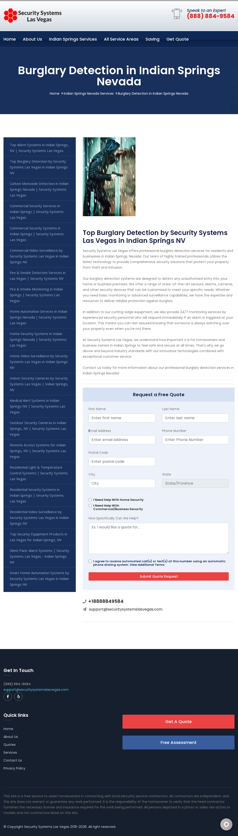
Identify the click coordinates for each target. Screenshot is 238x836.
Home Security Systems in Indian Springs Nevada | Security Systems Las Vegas (38, 339)
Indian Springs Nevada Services (89, 93)
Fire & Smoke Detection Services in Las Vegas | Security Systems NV (38, 275)
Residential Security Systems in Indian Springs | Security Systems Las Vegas (37, 495)
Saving (152, 39)
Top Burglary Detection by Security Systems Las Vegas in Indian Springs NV (39, 167)
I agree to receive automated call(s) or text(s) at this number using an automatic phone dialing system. (159, 562)
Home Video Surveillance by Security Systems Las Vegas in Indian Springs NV (39, 362)
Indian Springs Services (73, 39)
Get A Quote (178, 721)
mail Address (100, 430)
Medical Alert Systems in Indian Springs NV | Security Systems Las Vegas (37, 406)
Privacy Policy (14, 768)
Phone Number (174, 430)
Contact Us (12, 760)
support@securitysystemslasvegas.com (125, 609)
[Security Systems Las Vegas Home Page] (32, 15)
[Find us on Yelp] (18, 696)
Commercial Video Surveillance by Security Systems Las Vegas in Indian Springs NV (39, 256)
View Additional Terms (147, 565)
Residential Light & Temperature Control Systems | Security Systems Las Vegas (39, 473)
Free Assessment (179, 742)
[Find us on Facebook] (7, 696)
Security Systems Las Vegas (46, 826)
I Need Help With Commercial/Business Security (118, 507)
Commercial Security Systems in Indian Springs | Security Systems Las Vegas (37, 234)
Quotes (9, 744)
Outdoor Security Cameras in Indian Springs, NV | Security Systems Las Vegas (38, 428)
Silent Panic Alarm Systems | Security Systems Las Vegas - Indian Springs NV (39, 556)
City (92, 474)
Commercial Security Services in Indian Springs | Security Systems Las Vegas (37, 211)
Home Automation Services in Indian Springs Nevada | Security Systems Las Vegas (38, 317)
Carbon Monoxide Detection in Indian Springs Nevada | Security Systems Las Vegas (39, 189)
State (166, 474)
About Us (32, 39)
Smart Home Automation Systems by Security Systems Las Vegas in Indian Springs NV (39, 578)
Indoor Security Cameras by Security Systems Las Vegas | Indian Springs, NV (39, 384)
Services (10, 752)
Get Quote (177, 39)
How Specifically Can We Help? (113, 518)
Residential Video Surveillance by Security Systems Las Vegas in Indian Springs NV (39, 517)
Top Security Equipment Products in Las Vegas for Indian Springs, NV (38, 537)
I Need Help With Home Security (118, 500)
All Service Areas (121, 39)
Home (9, 39)
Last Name (170, 409)
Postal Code (98, 452)
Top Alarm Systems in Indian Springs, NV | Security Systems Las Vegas (39, 147)
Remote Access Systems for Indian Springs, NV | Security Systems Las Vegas (38, 451)
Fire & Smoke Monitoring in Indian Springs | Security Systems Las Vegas (36, 295)
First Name (97, 409)
